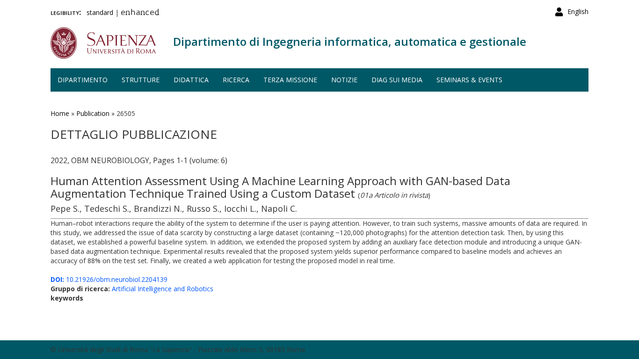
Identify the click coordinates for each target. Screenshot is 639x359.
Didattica (191, 79)
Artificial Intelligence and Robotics (162, 288)
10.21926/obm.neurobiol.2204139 (109, 279)
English (577, 11)
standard (100, 12)
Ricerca (236, 79)
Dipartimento (83, 79)
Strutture (141, 79)
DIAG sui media (396, 79)
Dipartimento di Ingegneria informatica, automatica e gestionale (349, 41)
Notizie (344, 79)
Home (60, 113)
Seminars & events (469, 79)
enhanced (140, 13)
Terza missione (290, 79)
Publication (92, 113)
